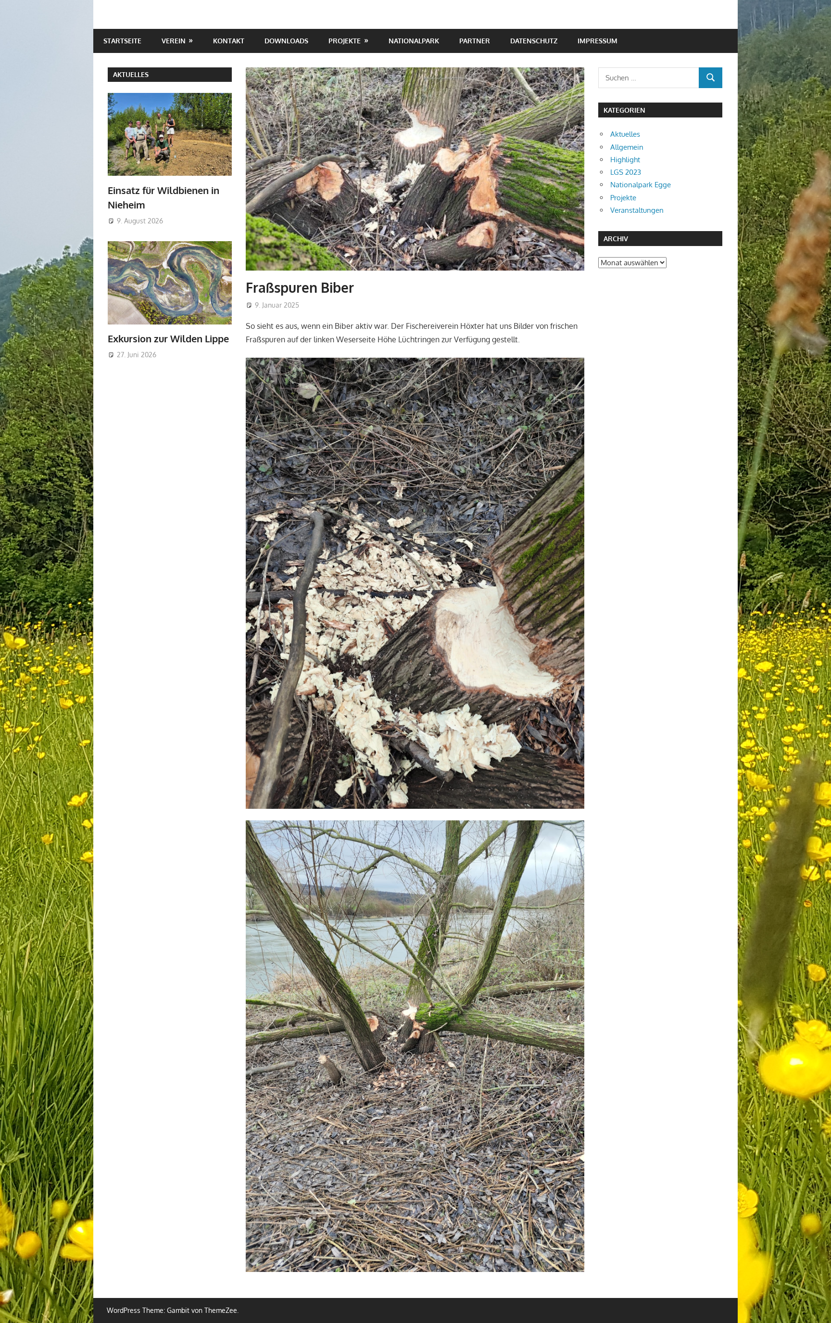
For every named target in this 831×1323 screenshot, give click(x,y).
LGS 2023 (625, 172)
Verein (174, 41)
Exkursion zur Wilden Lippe (168, 338)
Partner (474, 41)
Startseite (122, 41)
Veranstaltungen (637, 210)
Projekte (344, 41)
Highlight (625, 159)
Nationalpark (414, 41)
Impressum (597, 41)
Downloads (286, 41)
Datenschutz (533, 41)
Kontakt (228, 41)
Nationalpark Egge (640, 184)
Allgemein (626, 147)
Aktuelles (131, 74)
